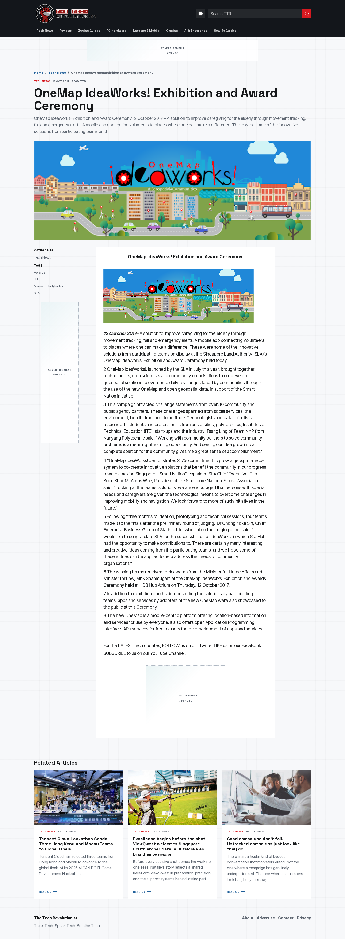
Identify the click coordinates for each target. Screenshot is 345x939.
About (247, 918)
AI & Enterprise (195, 31)
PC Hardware (116, 31)
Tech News (45, 31)
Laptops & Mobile (146, 31)
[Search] (306, 13)
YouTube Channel (167, 653)
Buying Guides (89, 31)
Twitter (206, 645)
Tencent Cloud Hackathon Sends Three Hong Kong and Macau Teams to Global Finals (76, 844)
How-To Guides (225, 31)
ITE (36, 279)
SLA (37, 293)
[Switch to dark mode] (200, 13)
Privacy (304, 918)
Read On (45, 892)
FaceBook (251, 645)
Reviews (65, 31)
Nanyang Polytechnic (49, 286)
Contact (286, 918)
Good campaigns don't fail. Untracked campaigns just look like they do (263, 844)
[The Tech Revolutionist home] (99, 13)
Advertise (266, 918)
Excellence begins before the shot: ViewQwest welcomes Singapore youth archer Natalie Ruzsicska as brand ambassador (170, 846)
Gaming (172, 31)
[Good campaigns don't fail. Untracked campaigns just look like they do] (266, 797)
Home (38, 72)
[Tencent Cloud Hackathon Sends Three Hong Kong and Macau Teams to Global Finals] (78, 797)
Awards (39, 272)
